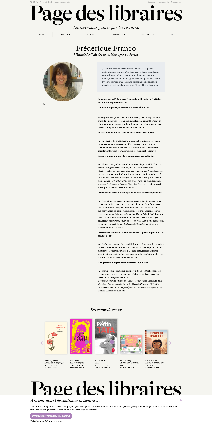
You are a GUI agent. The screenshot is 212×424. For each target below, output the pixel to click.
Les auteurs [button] (118, 34)
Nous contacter (163, 2)
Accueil (41, 34)
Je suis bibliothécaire (62, 2)
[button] (41, 343)
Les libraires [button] (146, 34)
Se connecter (176, 2)
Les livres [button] (90, 34)
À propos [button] (64, 34)
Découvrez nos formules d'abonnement (51, 415)
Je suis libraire (48, 2)
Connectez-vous (54, 421)
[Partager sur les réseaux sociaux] (44, 104)
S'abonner (152, 2)
